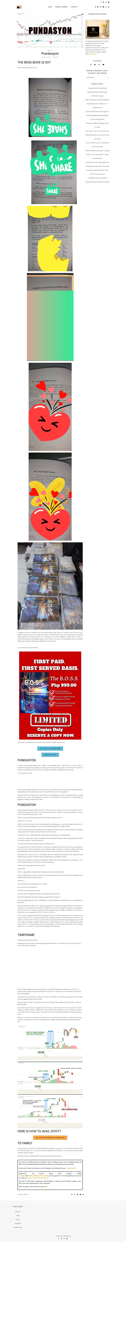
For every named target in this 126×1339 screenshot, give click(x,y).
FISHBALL (36, 1176)
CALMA (46, 1176)
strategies (22, 1176)
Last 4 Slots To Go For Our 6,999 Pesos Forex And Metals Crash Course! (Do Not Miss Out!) (97, 135)
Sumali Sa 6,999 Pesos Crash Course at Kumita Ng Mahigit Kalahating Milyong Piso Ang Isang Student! (97, 115)
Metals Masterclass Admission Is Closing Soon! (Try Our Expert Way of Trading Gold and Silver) (97, 154)
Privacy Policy (18, 1227)
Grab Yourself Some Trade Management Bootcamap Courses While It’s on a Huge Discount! (97, 103)
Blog (50, 7)
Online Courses (61, 7)
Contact (74, 7)
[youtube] (108, 2)
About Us (18, 1211)
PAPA (41, 1176)
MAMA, (30, 1176)
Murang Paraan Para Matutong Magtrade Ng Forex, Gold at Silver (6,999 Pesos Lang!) (97, 92)
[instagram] (106, 2)
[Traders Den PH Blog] (19, 7)
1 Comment (55, 57)
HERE (45, 1186)
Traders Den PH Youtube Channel (38, 1178)
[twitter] (103, 2)
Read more (93, 54)
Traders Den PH (71, 1168)
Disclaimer (18, 1223)
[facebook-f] (101, 2)
